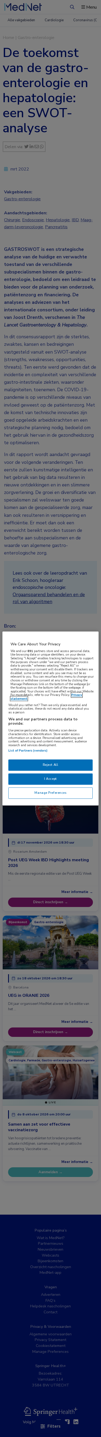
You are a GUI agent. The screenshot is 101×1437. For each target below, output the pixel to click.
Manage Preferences (50, 793)
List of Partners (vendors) (27, 751)
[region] (50, 718)
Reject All (50, 765)
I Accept (50, 779)
